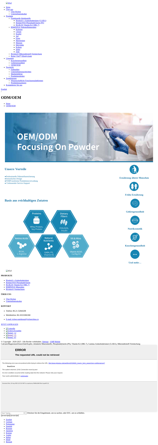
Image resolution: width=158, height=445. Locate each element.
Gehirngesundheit (18, 63)
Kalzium (19, 29)
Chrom (18, 32)
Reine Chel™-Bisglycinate (21, 56)
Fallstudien (15, 69)
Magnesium (20, 41)
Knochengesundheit (18, 61)
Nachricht (10, 67)
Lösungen (10, 58)
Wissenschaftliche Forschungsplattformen (27, 81)
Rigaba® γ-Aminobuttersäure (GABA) (31, 21)
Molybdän (20, 45)
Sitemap (45, 342)
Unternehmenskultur (19, 14)
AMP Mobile (55, 342)
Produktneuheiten (18, 76)
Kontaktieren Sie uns (14, 85)
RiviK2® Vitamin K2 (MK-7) (27, 25)
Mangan (19, 43)
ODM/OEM (15, 65)
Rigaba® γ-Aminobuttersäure (17, 280)
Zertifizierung (11, 78)
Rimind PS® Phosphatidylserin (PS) (30, 23)
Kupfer (18, 34)
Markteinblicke (17, 74)
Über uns (9, 9)
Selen (18, 49)
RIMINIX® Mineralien (15, 287)
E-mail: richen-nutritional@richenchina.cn (22, 319)
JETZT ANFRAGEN (9, 324)
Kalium (19, 47)
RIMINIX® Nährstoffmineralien (23, 27)
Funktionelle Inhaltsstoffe (21, 18)
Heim (8, 7)
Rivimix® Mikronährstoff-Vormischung (26, 54)
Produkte (9, 16)
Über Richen (16, 12)
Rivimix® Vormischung (15, 289)
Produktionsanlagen (18, 83)
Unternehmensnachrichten (21, 72)
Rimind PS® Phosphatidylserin (18, 283)
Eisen (18, 38)
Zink (18, 52)
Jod (17, 36)
